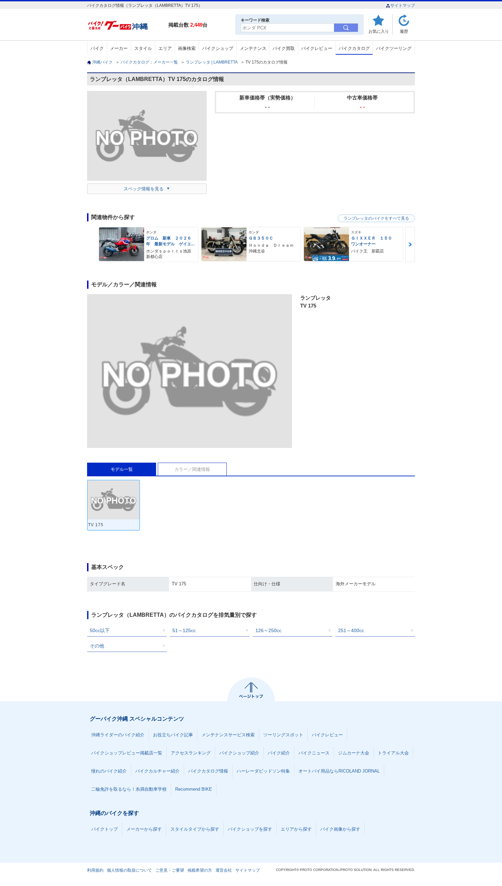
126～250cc (268, 630)
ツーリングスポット (283, 734)
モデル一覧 (122, 469)
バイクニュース (314, 752)
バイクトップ (104, 829)
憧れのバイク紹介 (109, 771)
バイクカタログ (354, 48)
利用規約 (95, 870)
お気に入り (378, 31)
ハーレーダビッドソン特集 (263, 771)
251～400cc (351, 630)
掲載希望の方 (199, 870)
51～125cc (184, 630)
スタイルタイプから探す (194, 829)
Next (410, 244)
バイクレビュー (316, 48)
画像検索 (187, 48)
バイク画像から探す (340, 829)
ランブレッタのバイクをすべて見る (376, 218)
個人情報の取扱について (129, 870)
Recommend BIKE (193, 789)
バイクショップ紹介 (239, 752)
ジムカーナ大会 (353, 752)
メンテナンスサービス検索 (228, 734)
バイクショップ (217, 48)
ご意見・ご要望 (169, 870)
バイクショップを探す (250, 829)
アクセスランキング (191, 752)
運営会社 (223, 870)
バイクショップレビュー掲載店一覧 (126, 752)
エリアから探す (296, 829)
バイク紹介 (279, 752)
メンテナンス (253, 48)
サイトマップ (402, 5)
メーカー (119, 48)
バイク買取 (284, 48)
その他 (97, 646)
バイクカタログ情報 (208, 771)
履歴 (404, 31)
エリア (165, 48)
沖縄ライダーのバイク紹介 (117, 734)
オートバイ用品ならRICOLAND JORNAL (339, 771)
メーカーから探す (144, 829)
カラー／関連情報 (192, 469)
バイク (97, 48)
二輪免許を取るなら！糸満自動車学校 (129, 789)
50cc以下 (100, 630)
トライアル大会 (393, 752)
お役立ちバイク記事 (173, 734)
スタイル (143, 48)
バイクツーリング (394, 48)
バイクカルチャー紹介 (157, 771)
